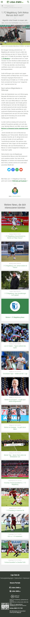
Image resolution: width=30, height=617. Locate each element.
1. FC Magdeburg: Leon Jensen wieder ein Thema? (15, 266)
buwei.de (11, 604)
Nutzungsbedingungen (6, 578)
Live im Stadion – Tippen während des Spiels (15, 347)
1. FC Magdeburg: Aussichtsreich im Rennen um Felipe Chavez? (15, 237)
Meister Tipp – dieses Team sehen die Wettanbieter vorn (15, 456)
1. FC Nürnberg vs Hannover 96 (15, 510)
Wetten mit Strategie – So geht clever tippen (15, 428)
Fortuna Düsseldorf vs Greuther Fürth (15, 562)
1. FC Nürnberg (5, 58)
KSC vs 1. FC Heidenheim (15, 536)
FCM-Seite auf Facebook (19, 181)
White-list (19, 612)
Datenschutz (18, 578)
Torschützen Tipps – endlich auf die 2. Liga (15, 374)
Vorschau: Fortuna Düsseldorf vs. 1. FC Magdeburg (15, 483)
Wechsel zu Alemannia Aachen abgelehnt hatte (14, 128)
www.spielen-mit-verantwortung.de (16, 605)
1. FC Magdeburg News (9, 6)
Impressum (26, 578)
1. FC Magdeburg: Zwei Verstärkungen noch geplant (15, 294)
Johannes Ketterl (16, 196)
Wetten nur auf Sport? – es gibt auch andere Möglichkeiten (15, 400)
